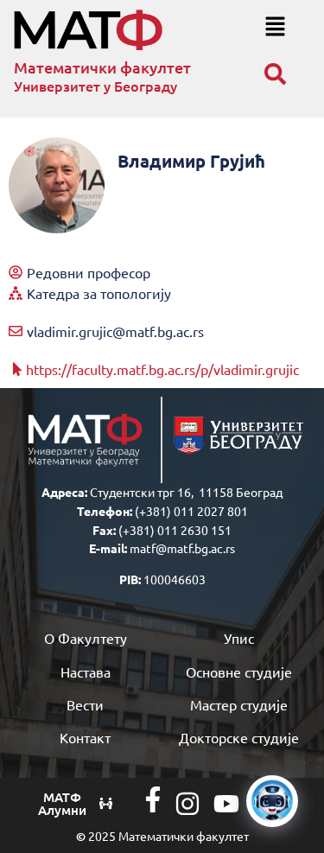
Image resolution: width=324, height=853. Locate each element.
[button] (275, 27)
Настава (85, 671)
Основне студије (239, 671)
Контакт (85, 737)
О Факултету (85, 637)
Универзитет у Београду (95, 85)
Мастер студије (239, 704)
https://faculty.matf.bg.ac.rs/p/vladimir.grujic (162, 369)
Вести (85, 704)
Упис (239, 637)
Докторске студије (239, 737)
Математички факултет (102, 67)
